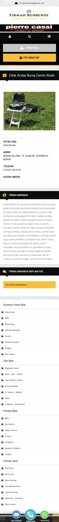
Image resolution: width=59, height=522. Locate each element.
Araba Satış (9, 312)
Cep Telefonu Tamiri (14, 380)
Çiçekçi (8, 336)
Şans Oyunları (11, 480)
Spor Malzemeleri (12, 486)
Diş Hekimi (9, 424)
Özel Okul (9, 468)
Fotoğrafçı (9, 442)
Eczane (8, 436)
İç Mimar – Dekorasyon (15, 404)
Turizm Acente (11, 492)
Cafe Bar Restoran (12, 330)
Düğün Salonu (11, 430)
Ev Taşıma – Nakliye (13, 392)
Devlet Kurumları (12, 342)
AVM (7, 318)
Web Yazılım (10, 504)
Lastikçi (8, 454)
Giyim (7, 398)
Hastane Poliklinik (12, 448)
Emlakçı (8, 348)
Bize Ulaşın (10, 354)
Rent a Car (9, 474)
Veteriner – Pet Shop (14, 498)
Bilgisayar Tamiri (12, 368)
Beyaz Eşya (9, 324)
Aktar (7, 418)
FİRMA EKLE (32, 48)
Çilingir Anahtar (11, 386)
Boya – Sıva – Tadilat (13, 374)
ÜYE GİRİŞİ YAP (31, 57)
